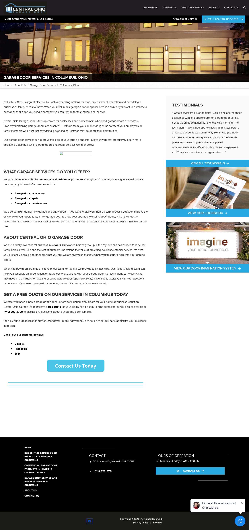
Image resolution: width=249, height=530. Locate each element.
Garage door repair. (26, 198)
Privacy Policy (140, 522)
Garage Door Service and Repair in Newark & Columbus (40, 482)
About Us (214, 7)
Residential (150, 7)
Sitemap (157, 522)
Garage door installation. (30, 193)
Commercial (169, 7)
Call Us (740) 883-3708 (223, 19)
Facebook (21, 349)
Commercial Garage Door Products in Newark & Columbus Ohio (40, 469)
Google (19, 344)
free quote (54, 307)
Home (7, 85)
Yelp (17, 354)
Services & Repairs (193, 7)
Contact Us (231, 7)
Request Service (187, 19)
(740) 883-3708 (13, 312)
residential (64, 179)
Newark (56, 245)
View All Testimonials (208, 163)
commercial (44, 179)
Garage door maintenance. (31, 203)
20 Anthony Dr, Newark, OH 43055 (30, 19)
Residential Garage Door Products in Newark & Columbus (40, 457)
